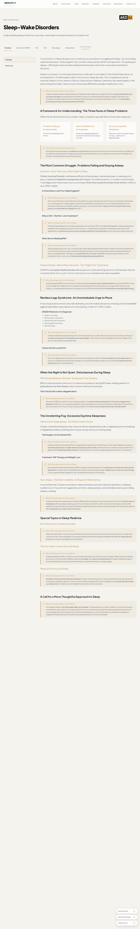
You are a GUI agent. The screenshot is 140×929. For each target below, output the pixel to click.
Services (85, 4)
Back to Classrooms (11, 20)
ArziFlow (106, 4)
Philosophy (66, 4)
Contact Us (131, 4)
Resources (118, 4)
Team (76, 4)
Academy (96, 4)
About (55, 4)
